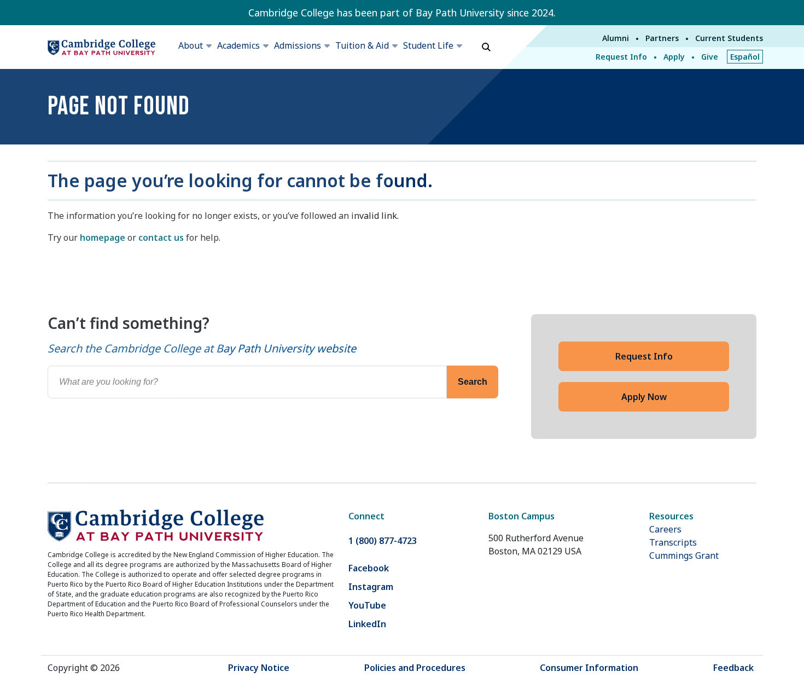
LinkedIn (367, 624)
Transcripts (673, 542)
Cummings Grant (684, 555)
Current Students (729, 38)
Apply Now (644, 397)
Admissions (297, 45)
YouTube (367, 605)
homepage (102, 237)
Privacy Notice (258, 668)
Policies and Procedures (414, 668)
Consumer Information (589, 668)
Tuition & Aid (362, 45)
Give (709, 56)
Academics (238, 45)
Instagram (370, 587)
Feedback (733, 668)
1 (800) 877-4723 (382, 541)
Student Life (428, 45)
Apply (674, 56)
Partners (662, 38)
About (190, 45)
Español (745, 56)
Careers (665, 529)
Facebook (368, 568)
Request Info (621, 56)
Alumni (615, 38)
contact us (161, 237)
